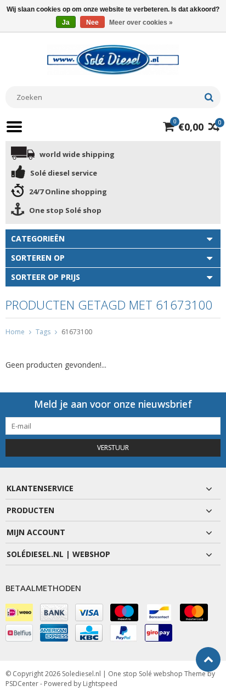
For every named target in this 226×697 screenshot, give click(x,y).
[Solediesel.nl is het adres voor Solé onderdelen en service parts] (113, 59)
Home (15, 331)
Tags (43, 331)
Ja (66, 22)
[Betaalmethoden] (19, 612)
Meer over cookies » (141, 22)
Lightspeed (100, 683)
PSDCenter (21, 683)
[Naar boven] (208, 659)
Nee (92, 22)
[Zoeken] (209, 97)
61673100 (76, 331)
